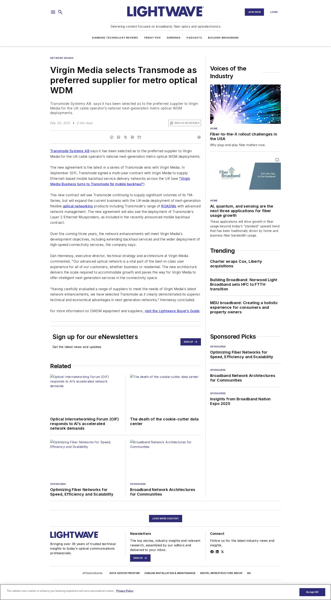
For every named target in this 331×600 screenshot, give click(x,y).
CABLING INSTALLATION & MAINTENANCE (170, 573)
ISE (249, 573)
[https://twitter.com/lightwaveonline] (222, 552)
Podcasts (194, 37)
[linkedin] (118, 137)
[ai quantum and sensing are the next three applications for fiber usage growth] (245, 176)
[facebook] (112, 137)
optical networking (78, 206)
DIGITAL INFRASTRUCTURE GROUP (221, 573)
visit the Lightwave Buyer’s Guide (172, 311)
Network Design (61, 58)
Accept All (312, 592)
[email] (139, 137)
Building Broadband (223, 37)
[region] (165, 592)
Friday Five (152, 37)
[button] (53, 12)
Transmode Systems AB (69, 151)
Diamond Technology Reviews (115, 37)
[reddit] (132, 137)
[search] (60, 12)
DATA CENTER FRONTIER (125, 573)
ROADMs (168, 206)
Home (214, 128)
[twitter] (125, 137)
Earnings (174, 37)
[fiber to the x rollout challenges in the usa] (245, 104)
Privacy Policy (124, 590)
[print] (199, 137)
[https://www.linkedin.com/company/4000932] (217, 552)
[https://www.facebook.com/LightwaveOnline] (212, 552)
